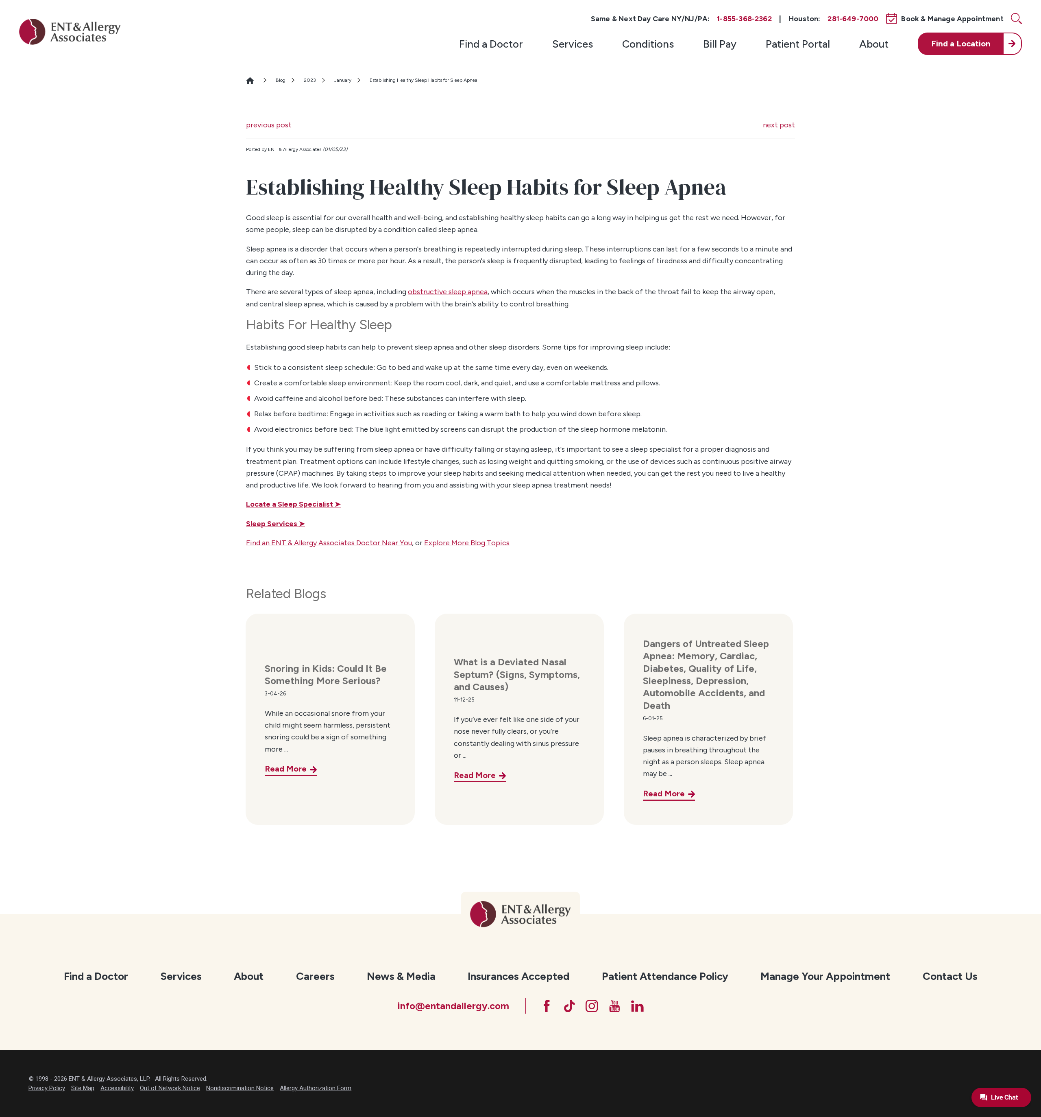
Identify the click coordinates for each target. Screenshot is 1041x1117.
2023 (310, 80)
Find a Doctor (491, 43)
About (874, 43)
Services (572, 43)
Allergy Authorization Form (315, 1088)
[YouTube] (614, 1006)
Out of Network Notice (170, 1088)
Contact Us (950, 976)
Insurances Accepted (518, 976)
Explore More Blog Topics (467, 542)
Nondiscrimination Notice (240, 1088)
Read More (286, 769)
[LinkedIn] (637, 1006)
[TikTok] (569, 1006)
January (342, 80)
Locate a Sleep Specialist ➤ (293, 504)
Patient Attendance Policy (665, 976)
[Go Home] (254, 81)
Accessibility (117, 1088)
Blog (280, 80)
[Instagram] (592, 1006)
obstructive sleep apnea (448, 291)
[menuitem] (491, 43)
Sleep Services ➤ (275, 523)
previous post (269, 124)
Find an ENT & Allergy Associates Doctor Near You (329, 542)
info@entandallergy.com (453, 1006)
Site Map (82, 1088)
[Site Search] (1016, 18)
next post (779, 124)
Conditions (648, 43)
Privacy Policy (46, 1088)
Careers (315, 976)
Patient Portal (798, 43)
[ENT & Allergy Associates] (70, 31)
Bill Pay (719, 43)
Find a (961, 43)
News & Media (401, 976)
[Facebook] (546, 1006)
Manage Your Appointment (825, 976)
